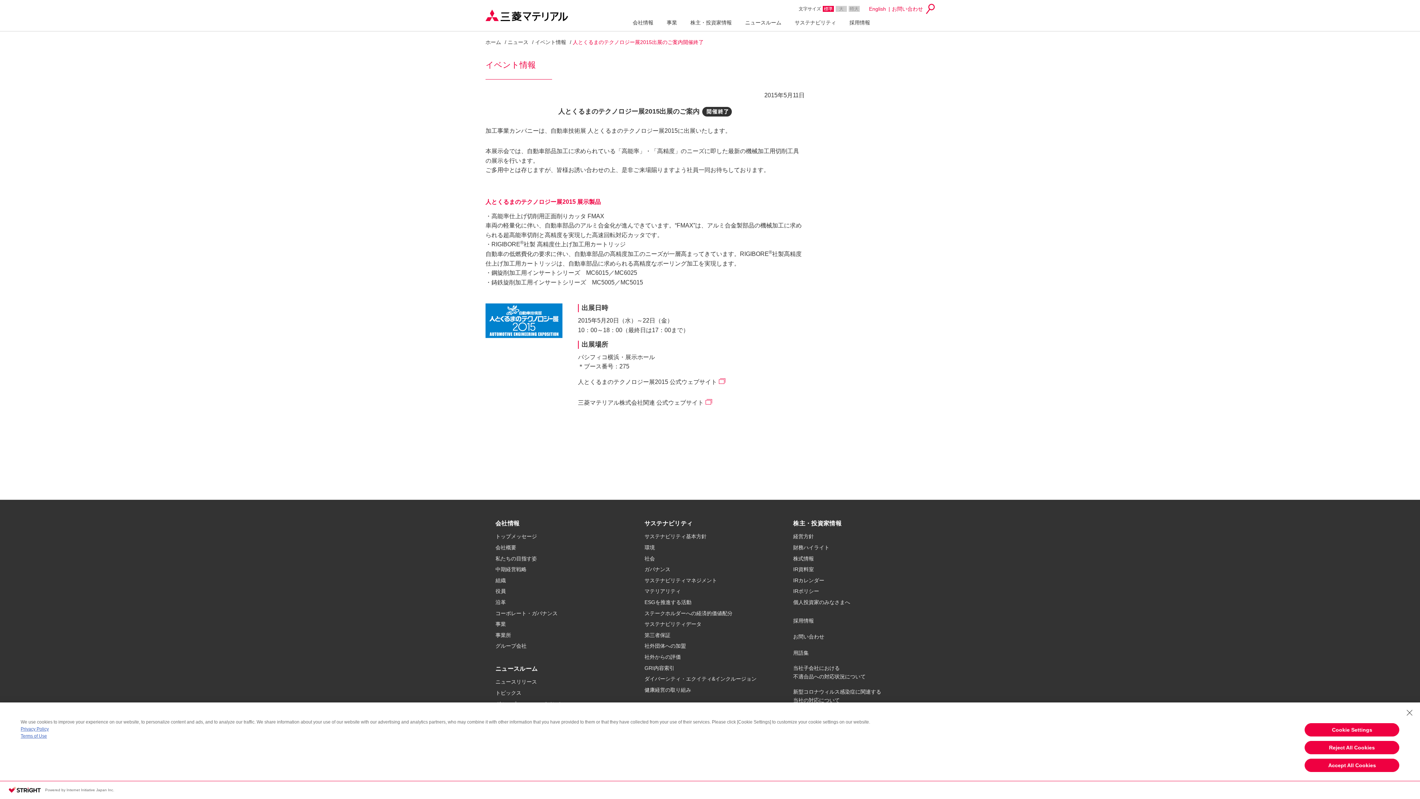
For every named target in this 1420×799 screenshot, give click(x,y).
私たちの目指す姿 (516, 559)
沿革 (501, 602)
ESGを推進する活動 (668, 602)
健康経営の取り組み (668, 690)
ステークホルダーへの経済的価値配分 (689, 613)
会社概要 (506, 547)
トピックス (508, 693)
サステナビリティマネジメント (681, 580)
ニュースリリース (516, 682)
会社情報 (643, 23)
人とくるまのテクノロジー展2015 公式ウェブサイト (647, 382)
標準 (828, 8)
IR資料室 (803, 569)
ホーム (493, 42)
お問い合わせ (907, 9)
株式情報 (803, 559)
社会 (650, 559)
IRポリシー (806, 591)
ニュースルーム (763, 23)
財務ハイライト (811, 547)
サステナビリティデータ (673, 624)
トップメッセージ (516, 536)
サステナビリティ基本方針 (676, 536)
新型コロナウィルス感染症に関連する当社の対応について (837, 696)
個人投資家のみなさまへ (821, 602)
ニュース (518, 42)
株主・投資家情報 (711, 23)
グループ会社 (511, 646)
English (877, 9)
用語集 (801, 653)
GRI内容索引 (659, 668)
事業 (672, 23)
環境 (650, 547)
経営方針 (803, 536)
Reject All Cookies (1352, 748)
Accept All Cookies (1352, 765)
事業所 (503, 635)
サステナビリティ (815, 23)
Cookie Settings (1352, 730)
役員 (501, 591)
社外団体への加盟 (665, 646)
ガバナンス (657, 569)
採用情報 (859, 23)
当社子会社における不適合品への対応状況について (829, 672)
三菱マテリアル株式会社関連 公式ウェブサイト (641, 403)
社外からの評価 (663, 657)
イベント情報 (550, 42)
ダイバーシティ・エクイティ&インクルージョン (701, 679)
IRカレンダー (808, 580)
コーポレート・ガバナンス (527, 613)
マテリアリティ (663, 591)
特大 (854, 8)
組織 (501, 580)
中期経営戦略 (511, 569)
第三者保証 (657, 635)
